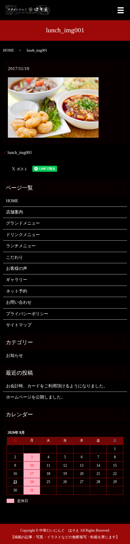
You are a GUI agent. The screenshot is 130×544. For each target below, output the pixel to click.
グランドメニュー (23, 223)
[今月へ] (98, 433)
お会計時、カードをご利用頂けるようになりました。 (57, 386)
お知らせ (14, 355)
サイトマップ (18, 325)
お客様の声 (16, 268)
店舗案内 (14, 212)
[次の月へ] (115, 433)
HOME (8, 50)
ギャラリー (16, 279)
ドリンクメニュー (23, 234)
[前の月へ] (81, 433)
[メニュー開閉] (121, 10)
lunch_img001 (20, 152)
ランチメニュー (21, 246)
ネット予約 (16, 291)
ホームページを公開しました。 (35, 397)
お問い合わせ (18, 302)
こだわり (14, 257)
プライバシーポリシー (27, 314)
